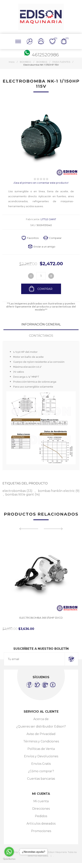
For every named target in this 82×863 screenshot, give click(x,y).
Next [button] (53, 528)
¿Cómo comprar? (41, 771)
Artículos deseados (41, 823)
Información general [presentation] (41, 324)
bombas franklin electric (56, 491)
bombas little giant (19, 494)
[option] (41, 583)
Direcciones (41, 808)
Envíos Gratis (41, 764)
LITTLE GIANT (48, 219)
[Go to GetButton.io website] (9, 859)
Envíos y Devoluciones (41, 756)
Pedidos (41, 816)
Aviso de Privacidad (41, 734)
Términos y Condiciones (41, 741)
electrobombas (14, 491)
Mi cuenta (41, 801)
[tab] (41, 324)
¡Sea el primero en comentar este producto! (41, 182)
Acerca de (41, 719)
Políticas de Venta (41, 749)
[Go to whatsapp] (9, 852)
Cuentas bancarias (41, 778)
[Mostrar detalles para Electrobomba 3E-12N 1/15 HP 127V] (41, 574)
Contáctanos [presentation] (41, 335)
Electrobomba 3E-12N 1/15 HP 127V (41, 617)
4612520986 (45, 55)
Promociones (41, 831)
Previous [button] (28, 528)
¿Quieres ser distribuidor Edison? (41, 726)
